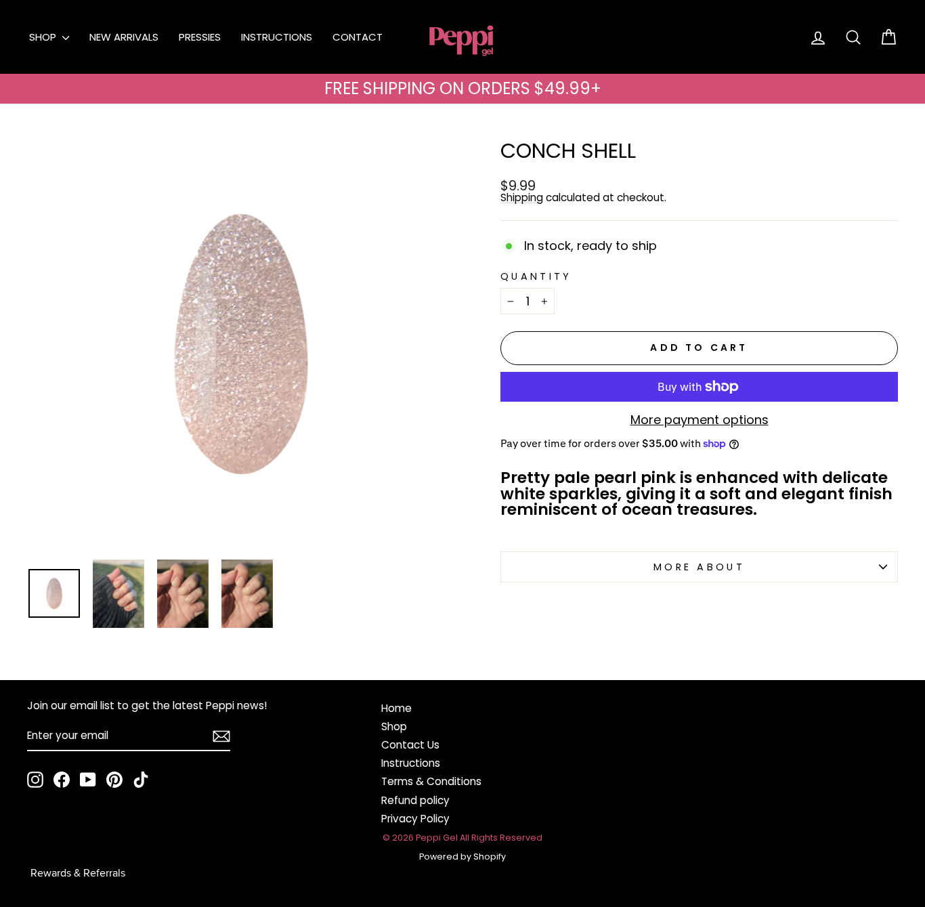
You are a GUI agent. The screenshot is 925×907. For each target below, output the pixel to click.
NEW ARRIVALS (123, 37)
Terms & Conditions (431, 781)
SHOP (44, 37)
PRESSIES (200, 37)
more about (699, 567)
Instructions (410, 763)
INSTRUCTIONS (276, 37)
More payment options (699, 420)
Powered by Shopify (462, 856)
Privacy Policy (415, 818)
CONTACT (357, 37)
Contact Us (410, 745)
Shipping (521, 197)
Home (396, 708)
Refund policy (415, 800)
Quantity (536, 276)
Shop (394, 726)
